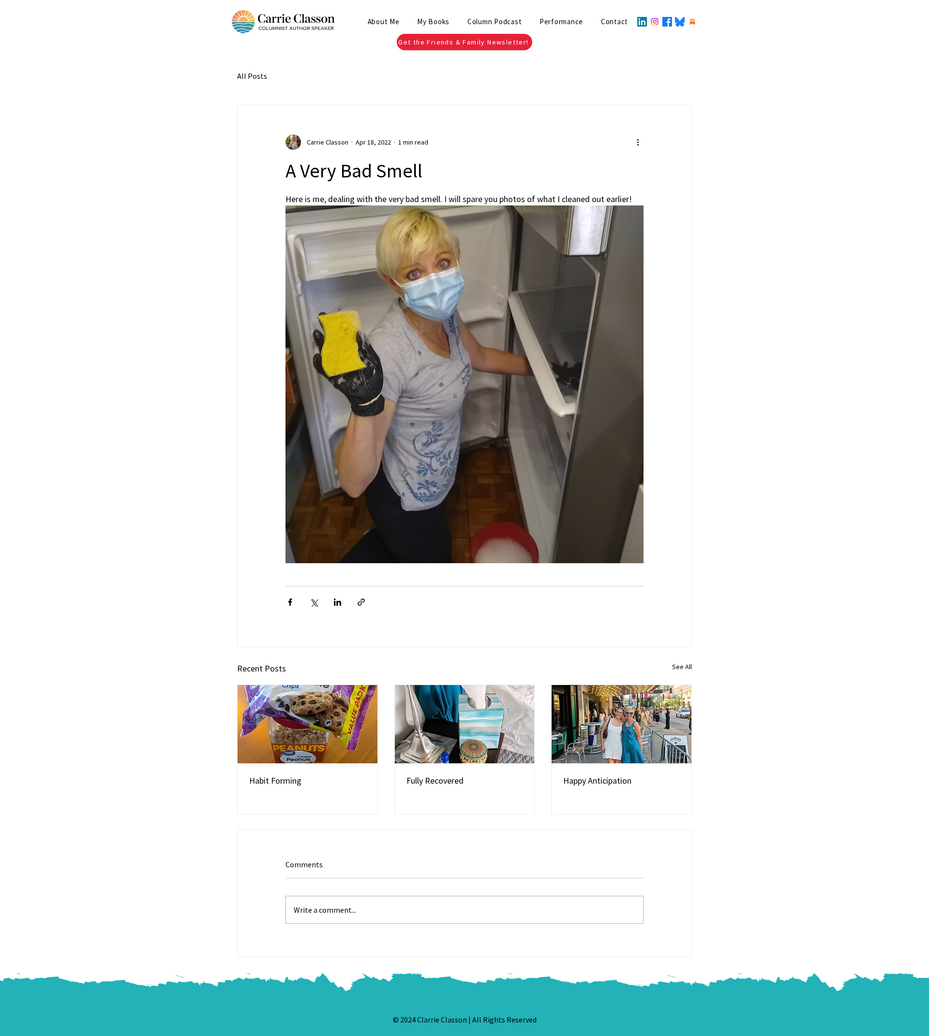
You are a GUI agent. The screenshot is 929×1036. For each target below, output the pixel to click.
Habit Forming (275, 780)
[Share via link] (361, 602)
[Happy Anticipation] (621, 724)
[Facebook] (667, 22)
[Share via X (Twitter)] (313, 602)
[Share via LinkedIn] (337, 602)
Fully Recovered (435, 780)
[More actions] (638, 142)
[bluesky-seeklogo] (680, 22)
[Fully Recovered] (465, 724)
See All (682, 666)
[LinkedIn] (642, 22)
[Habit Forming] (307, 724)
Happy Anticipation (597, 780)
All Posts (252, 76)
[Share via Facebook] (290, 602)
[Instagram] (654, 22)
